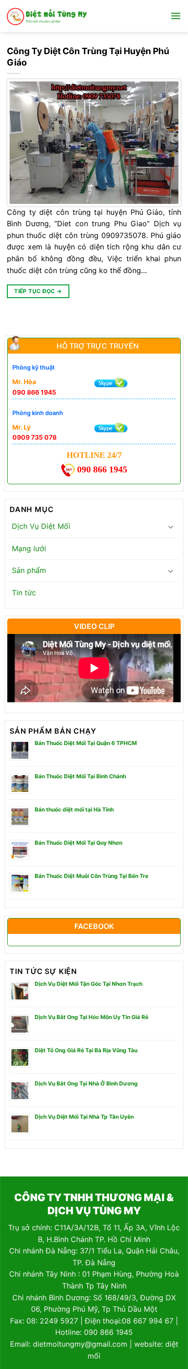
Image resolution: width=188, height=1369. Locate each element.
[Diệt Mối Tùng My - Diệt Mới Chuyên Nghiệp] (47, 16)
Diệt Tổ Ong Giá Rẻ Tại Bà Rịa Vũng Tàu (86, 1050)
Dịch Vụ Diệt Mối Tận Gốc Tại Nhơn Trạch (88, 983)
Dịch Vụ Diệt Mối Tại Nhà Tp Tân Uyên (84, 1116)
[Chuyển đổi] (170, 526)
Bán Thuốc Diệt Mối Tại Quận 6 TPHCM (86, 743)
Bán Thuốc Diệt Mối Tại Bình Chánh (80, 776)
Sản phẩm (29, 570)
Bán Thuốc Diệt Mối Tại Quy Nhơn (78, 842)
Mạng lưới (29, 548)
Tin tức (24, 592)
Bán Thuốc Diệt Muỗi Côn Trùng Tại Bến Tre (91, 875)
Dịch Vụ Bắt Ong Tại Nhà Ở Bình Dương (86, 1083)
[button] (175, 16)
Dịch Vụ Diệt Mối (41, 526)
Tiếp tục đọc (38, 291)
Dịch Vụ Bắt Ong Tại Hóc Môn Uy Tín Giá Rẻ (91, 1017)
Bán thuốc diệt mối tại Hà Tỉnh (74, 809)
